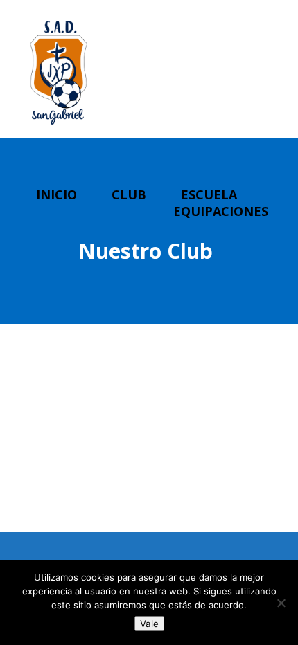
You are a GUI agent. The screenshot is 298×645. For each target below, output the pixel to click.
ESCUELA (209, 194)
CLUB (129, 194)
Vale (149, 623)
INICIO (56, 194)
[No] (281, 603)
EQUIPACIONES (220, 211)
